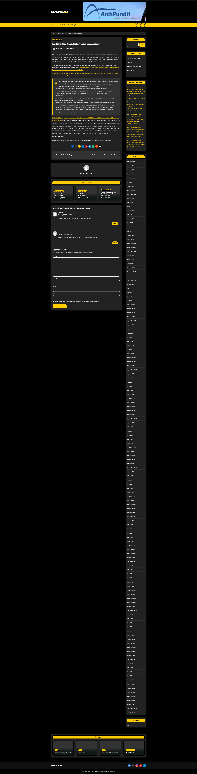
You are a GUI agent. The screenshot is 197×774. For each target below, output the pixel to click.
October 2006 (131, 512)
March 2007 (130, 492)
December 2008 (131, 406)
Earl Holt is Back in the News (137, 98)
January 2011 (131, 304)
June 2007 (130, 480)
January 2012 (131, 268)
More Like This (59, 194)
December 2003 (131, 647)
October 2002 (131, 704)
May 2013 (129, 227)
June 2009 (130, 382)
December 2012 (131, 243)
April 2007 (130, 488)
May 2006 (130, 533)
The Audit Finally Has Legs (64, 155)
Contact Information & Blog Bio (67, 25)
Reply (115, 223)
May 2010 (129, 337)
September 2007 (132, 468)
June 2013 (130, 223)
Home (53, 25)
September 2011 (131, 280)
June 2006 (130, 529)
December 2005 (131, 553)
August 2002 (131, 712)
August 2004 (131, 614)
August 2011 (130, 284)
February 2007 (131, 496)
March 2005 (130, 586)
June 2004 (130, 623)
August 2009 (131, 374)
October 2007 (131, 463)
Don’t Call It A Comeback (134, 66)
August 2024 (131, 166)
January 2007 (131, 500)
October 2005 (131, 557)
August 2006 (131, 521)
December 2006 (131, 504)
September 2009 (132, 370)
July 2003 (130, 668)
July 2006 (130, 525)
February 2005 (131, 590)
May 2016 (129, 182)
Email (55, 286)
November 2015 (131, 190)
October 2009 (131, 366)
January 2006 (131, 549)
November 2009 (131, 361)
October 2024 (131, 161)
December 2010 (131, 308)
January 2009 (131, 402)
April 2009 (130, 390)
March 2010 (130, 345)
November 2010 (131, 312)
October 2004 (131, 606)
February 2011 (131, 300)
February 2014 (131, 219)
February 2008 (131, 447)
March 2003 (130, 684)
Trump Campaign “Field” (134, 58)
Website (55, 294)
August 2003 (131, 663)
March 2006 (130, 541)
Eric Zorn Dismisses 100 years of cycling (104, 155)
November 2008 (131, 410)
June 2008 (130, 431)
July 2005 (130, 570)
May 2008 (130, 435)
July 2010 (130, 329)
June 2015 (130, 202)
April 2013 (130, 231)
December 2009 (131, 357)
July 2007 (130, 476)
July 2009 (130, 378)
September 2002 (132, 708)
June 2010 (130, 333)
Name (55, 279)
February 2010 (131, 349)
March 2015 (130, 206)
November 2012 (131, 247)
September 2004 (132, 610)
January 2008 (131, 451)
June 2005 (130, 574)
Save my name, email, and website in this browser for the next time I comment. (77, 301)
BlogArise (103, 771)
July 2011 (129, 288)
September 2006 (132, 517)
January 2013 (131, 239)
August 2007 (131, 472)
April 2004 (130, 631)
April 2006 (130, 537)
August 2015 (130, 198)
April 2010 (130, 341)
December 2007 (131, 455)
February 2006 (131, 545)
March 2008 (130, 443)
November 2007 (131, 459)
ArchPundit (59, 12)
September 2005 (132, 561)
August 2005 (131, 565)
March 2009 (130, 394)
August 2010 (130, 325)
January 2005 (131, 594)
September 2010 (132, 321)
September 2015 (131, 194)
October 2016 (131, 178)
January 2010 (131, 353)
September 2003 (132, 659)
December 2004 (131, 598)
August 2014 (130, 210)
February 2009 (131, 398)
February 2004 (131, 639)
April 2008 (130, 439)
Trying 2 (129, 62)
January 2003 (131, 692)
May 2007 (130, 484)
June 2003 (130, 672)
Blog (128, 725)
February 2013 (131, 235)
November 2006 (131, 508)
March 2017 (130, 174)
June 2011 (130, 292)
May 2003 (130, 676)
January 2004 (131, 643)
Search (136, 40)
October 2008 (131, 414)
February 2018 (131, 170)
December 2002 (131, 696)
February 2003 (131, 688)
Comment (56, 256)
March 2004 (130, 635)
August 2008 (131, 423)
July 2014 (130, 215)
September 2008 (132, 419)
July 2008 (130, 427)
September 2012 (132, 251)
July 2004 (130, 619)
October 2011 (131, 276)
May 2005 (130, 578)
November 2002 (131, 700)
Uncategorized (57, 39)
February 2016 (131, 186)
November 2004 (131, 602)
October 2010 (131, 317)
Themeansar (111, 771)
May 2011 (129, 296)
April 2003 (130, 680)
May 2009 (130, 386)
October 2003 (131, 655)
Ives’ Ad (80, 194)
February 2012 (131, 263)
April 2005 (130, 582)
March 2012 (130, 259)
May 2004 (130, 627)
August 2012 (130, 255)
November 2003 (131, 651)
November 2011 (131, 272)
